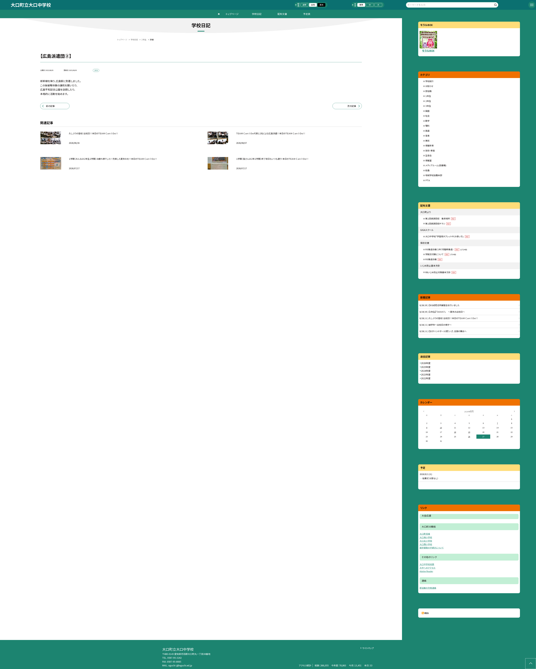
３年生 (428, 105)
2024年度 (425, 370)
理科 (427, 125)
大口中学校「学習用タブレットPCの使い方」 (447, 236)
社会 (427, 115)
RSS (426, 613)
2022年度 (425, 378)
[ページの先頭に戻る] (530, 663)
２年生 (428, 101)
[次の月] (514, 411)
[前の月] (423, 411)
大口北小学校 (426, 540)
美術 (427, 140)
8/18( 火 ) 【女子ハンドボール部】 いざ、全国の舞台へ (443, 331)
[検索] (495, 4)
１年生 (428, 95)
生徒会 (428, 155)
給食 (427, 170)
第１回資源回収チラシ (437, 223)
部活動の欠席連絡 (428, 587)
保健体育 (429, 145)
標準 (361, 4)
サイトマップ (368, 648)
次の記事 (351, 106)
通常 (304, 4)
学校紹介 (429, 81)
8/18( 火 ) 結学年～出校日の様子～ (436, 324)
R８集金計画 (433, 259)
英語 (427, 130)
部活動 (428, 91)
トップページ (232, 14)
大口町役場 (425, 533)
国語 (427, 110)
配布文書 (282, 14)
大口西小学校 (426, 544)
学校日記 (256, 14)
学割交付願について (440, 254)
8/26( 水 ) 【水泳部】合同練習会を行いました (439, 305)
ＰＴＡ (427, 180)
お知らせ (429, 86)
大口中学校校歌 (427, 564)
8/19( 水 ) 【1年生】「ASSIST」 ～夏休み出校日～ (442, 311)
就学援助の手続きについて (432, 547)
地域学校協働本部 (433, 175)
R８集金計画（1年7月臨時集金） (446, 249)
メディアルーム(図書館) (435, 165)
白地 (313, 4)
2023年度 (425, 374)
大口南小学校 (426, 537)
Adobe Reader (426, 571)
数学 (427, 120)
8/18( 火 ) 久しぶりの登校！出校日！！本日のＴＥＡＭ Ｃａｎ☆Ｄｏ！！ (449, 318)
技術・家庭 (430, 150)
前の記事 (50, 106)
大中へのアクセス (428, 567)
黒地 (321, 4)
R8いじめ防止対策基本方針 (440, 272)
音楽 (427, 135)
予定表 (306, 14)
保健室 (428, 160)
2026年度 (425, 363)
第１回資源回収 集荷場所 (440, 218)
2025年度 (425, 367)
